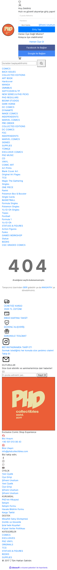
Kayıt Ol (42, 375)
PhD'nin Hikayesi (10, 499)
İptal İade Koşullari (11, 525)
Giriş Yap (36, 29)
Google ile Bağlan (36, 53)
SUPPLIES (7, 557)
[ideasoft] (14, 567)
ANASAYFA (46, 287)
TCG (4, 547)
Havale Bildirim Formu (13, 509)
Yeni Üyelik (7, 474)
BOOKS (5, 554)
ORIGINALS (7, 544)
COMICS (6, 535)
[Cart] (19, 58)
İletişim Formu (9, 506)
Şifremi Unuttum (47, 25)
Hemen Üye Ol (36, 41)
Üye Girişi (7, 477)
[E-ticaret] (28, 567)
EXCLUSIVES (8, 538)
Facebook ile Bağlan (37, 47)
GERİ (25, 287)
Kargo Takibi (8, 512)
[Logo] (8, 29)
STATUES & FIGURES (12, 551)
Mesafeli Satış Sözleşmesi (15, 518)
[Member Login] (19, 4)
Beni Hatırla (26, 25)
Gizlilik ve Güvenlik (11, 522)
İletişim (5, 502)
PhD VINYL (7, 541)
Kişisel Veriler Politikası (13, 528)
